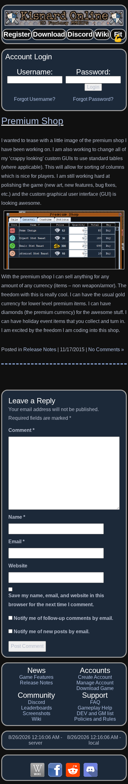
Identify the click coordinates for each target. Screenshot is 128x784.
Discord (36, 702)
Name (16, 517)
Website (17, 565)
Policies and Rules (95, 719)
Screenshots (36, 713)
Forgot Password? (93, 99)
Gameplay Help (95, 707)
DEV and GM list (95, 713)
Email (16, 541)
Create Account (95, 677)
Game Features (36, 677)
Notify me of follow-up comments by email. (63, 618)
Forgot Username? (34, 99)
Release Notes (39, 349)
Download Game (95, 688)
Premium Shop (32, 121)
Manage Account (94, 682)
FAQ (95, 702)
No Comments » (106, 349)
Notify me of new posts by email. (51, 631)
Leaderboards (36, 707)
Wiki (36, 719)
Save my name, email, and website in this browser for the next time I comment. (56, 600)
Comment (21, 430)
